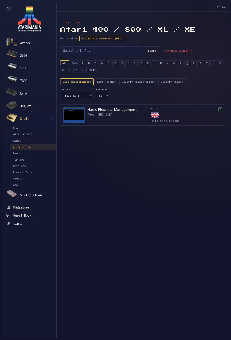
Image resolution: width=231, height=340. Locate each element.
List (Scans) (106, 81)
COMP (91, 70)
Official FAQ (22, 134)
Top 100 (18, 159)
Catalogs (19, 166)
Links (17, 224)
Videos (18, 178)
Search (152, 50)
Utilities (21, 147)
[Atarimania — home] (29, 18)
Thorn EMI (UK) (100, 114)
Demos (17, 153)
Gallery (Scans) (173, 81)
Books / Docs (22, 172)
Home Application (165, 121)
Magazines (21, 207)
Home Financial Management (112, 109)
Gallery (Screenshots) (138, 81)
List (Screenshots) (77, 81)
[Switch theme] (8, 8)
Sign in (219, 7)
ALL (64, 63)
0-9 (74, 63)
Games (17, 140)
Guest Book (22, 215)
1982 (154, 109)
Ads (15, 184)
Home (16, 128)
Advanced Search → (178, 50)
